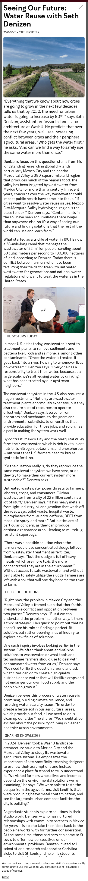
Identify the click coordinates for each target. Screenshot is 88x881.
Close (5, 877)
